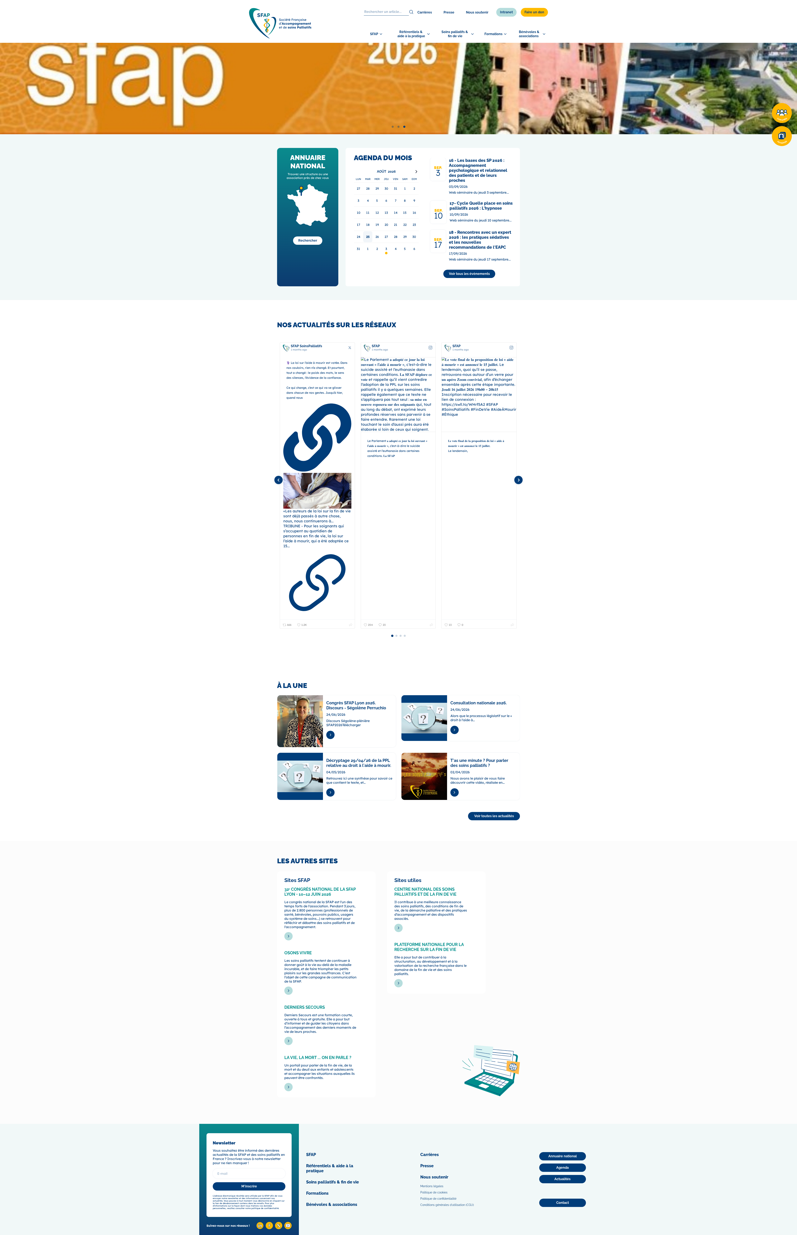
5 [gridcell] (405, 249)
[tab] (393, 127)
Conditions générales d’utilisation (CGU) (447, 1205)
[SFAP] (280, 37)
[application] (386, 211)
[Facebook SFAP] (269, 1228)
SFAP (311, 1154)
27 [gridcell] (386, 237)
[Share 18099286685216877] (431, 624)
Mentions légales (431, 1186)
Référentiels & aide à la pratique (329, 1168)
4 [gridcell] (396, 249)
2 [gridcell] (377, 249)
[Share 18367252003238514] (350, 624)
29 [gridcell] (405, 237)
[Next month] (416, 171)
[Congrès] (782, 113)
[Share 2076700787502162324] (512, 624)
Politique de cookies (433, 1192)
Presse (449, 12)
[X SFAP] (278, 1228)
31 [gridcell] (358, 249)
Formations (317, 1193)
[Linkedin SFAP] (260, 1228)
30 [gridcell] (414, 237)
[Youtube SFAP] (288, 1228)
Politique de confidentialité (438, 1198)
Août (381, 171)
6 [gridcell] (414, 249)
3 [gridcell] (386, 249)
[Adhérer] (782, 136)
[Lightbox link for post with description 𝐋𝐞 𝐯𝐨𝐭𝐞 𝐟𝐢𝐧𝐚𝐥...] (398, 394)
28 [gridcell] (395, 237)
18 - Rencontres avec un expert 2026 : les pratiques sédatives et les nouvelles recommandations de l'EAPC (480, 240)
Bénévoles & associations (331, 1204)
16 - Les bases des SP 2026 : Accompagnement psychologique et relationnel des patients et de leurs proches (478, 170)
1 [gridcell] (368, 249)
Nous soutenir (477, 12)
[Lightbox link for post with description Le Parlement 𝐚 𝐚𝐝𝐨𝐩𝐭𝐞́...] (317, 394)
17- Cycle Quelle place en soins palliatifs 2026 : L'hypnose (481, 206)
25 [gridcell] (368, 237)
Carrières (424, 12)
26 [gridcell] (377, 237)
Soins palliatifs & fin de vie (332, 1182)
